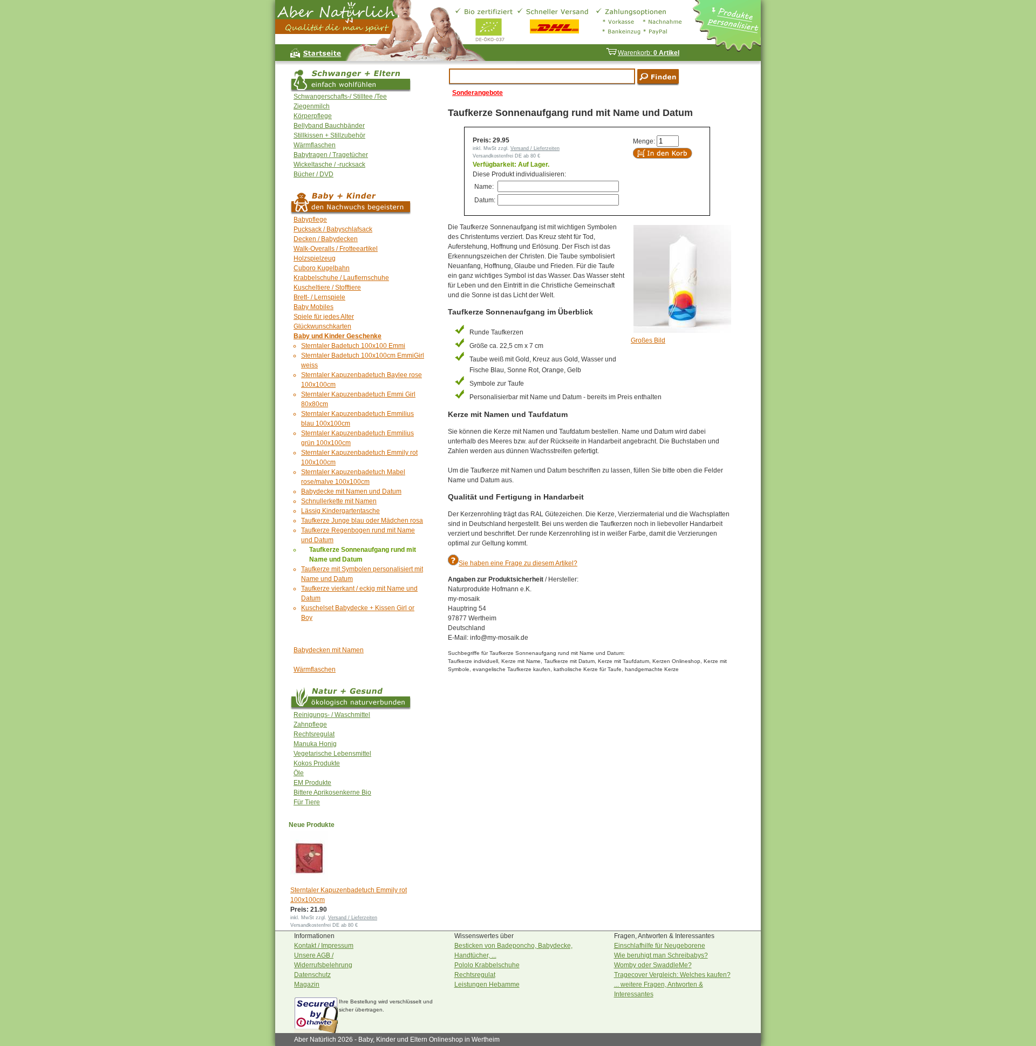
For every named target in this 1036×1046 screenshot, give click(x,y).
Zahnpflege (310, 724)
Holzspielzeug (315, 258)
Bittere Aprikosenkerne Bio (332, 792)
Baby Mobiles (313, 307)
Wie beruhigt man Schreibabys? (661, 955)
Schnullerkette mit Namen (339, 501)
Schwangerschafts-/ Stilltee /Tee (340, 96)
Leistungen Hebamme (487, 984)
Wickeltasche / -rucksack (329, 164)
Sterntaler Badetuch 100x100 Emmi (353, 346)
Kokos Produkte (317, 763)
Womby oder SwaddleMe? (653, 965)
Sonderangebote (477, 93)
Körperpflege (313, 116)
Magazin (306, 984)
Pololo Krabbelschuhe (487, 965)
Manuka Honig (315, 744)
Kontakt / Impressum (323, 945)
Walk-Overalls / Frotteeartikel (336, 248)
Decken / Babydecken (326, 239)
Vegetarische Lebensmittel (332, 753)
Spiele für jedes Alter (324, 316)
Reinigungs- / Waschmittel (332, 715)
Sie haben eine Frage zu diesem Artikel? (518, 563)
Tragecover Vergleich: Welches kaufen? (672, 975)
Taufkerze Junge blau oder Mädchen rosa (362, 520)
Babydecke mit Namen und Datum (351, 491)
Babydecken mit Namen (329, 650)
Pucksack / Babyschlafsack (333, 229)
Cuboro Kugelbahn (322, 268)
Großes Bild (648, 340)
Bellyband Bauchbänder (329, 125)
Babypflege (310, 219)
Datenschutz (312, 975)
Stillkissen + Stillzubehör (329, 135)
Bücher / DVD (313, 174)
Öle (299, 773)
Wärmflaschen (315, 145)
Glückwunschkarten (322, 326)
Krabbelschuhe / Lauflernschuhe (341, 278)
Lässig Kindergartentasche (340, 511)
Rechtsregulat (314, 734)
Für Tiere (307, 802)
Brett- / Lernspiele (319, 297)
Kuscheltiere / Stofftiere (327, 287)
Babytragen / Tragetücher (331, 155)
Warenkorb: (648, 53)
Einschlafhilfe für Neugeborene (659, 945)
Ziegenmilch (312, 106)
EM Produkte (312, 783)
